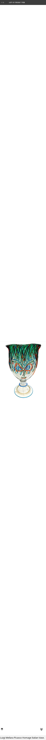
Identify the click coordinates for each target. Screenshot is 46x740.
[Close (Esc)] (43, 2)
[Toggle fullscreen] (33, 2)
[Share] (38, 2)
